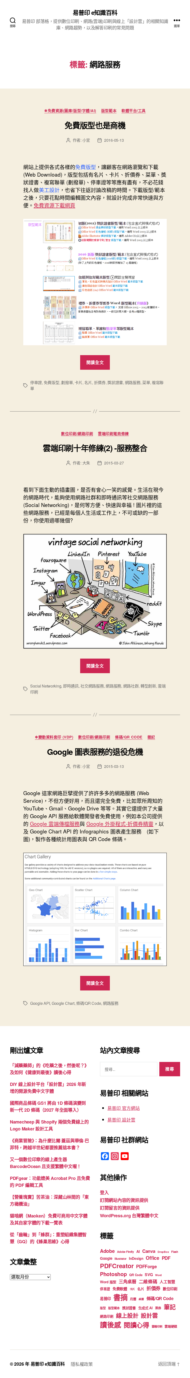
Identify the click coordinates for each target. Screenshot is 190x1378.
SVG (149, 1274)
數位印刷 (170, 1288)
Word (158, 1275)
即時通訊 (71, 686)
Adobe (107, 1250)
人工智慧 (167, 1282)
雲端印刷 (157, 1326)
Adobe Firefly (125, 1252)
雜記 (151, 737)
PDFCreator (117, 1265)
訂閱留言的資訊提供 (120, 1208)
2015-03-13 (114, 766)
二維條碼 (148, 1281)
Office (152, 1257)
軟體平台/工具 (133, 110)
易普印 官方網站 (123, 1108)
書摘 (120, 1297)
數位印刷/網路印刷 (77, 433)
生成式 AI (145, 1307)
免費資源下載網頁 (54, 205)
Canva (148, 1251)
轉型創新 (148, 686)
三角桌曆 (127, 1281)
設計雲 (149, 1315)
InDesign (136, 1258)
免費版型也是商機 (95, 125)
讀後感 (110, 1325)
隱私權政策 (82, 1364)
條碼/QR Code (128, 737)
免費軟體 (120, 1288)
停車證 (36, 382)
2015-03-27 (114, 463)
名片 (88, 382)
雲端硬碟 (171, 1326)
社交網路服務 (92, 686)
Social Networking (45, 686)
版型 (103, 1308)
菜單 (146, 382)
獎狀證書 (115, 382)
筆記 (169, 1307)
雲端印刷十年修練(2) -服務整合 (95, 448)
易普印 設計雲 (121, 1119)
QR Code (135, 1274)
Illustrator (120, 1259)
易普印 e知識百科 (95, 12)
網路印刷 (107, 1316)
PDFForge (146, 1266)
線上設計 (127, 1315)
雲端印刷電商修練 (113, 433)
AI (138, 1251)
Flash (174, 1252)
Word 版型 (108, 1281)
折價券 (100, 382)
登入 (104, 1192)
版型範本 (109, 110)
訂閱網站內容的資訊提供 (124, 1200)
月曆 (133, 1298)
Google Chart (63, 1003)
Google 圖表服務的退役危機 (95, 751)
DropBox (163, 1252)
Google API (40, 1003)
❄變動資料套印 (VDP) (54, 737)
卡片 (78, 382)
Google (106, 1258)
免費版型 (51, 382)
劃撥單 (67, 382)
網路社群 (131, 686)
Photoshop (113, 1274)
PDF (166, 1258)
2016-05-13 (114, 140)
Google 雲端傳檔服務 (55, 823)
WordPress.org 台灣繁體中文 (129, 1215)
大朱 (86, 463)
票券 (158, 1308)
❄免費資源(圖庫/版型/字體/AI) (70, 110)
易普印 (105, 1298)
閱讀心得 (136, 1325)
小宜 (86, 140)
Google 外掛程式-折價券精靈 (119, 823)
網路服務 (133, 382)
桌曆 (141, 1299)
